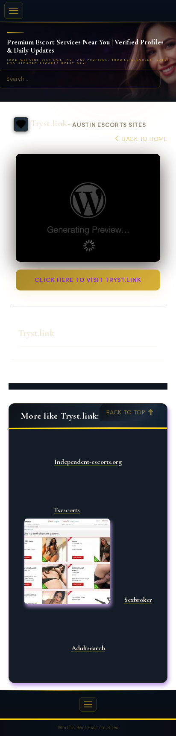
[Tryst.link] (88, 208)
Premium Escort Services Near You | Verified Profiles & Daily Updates (85, 46)
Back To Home (143, 139)
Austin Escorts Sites (109, 125)
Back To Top (126, 412)
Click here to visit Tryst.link (88, 280)
